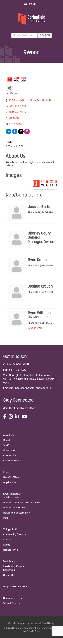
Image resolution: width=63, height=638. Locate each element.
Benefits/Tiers (11, 477)
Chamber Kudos (12, 460)
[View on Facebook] (14, 133)
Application (9, 482)
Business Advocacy (14, 507)
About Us (8, 435)
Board (6, 440)
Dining (6, 544)
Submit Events (11, 603)
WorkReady (9, 561)
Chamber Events (12, 598)
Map (5, 517)
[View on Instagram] (27, 133)
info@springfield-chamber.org (33, 388)
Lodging (7, 539)
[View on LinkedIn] (8, 133)
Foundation (9, 450)
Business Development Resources (22, 502)
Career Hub (9, 575)
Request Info (10, 549)
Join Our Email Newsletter (19, 408)
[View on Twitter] (21, 133)
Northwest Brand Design (42, 623)
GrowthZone (33, 631)
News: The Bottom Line (16, 512)
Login (6, 472)
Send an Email (35, 328)
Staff (6, 445)
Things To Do (10, 529)
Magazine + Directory (15, 586)
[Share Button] (9, 88)
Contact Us (9, 455)
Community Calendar (14, 534)
